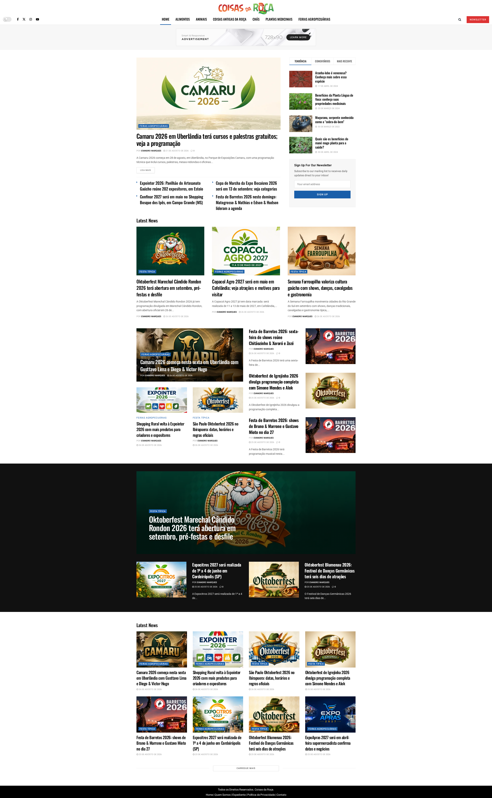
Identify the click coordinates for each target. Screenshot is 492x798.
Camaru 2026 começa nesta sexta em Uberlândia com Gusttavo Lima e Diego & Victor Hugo (189, 365)
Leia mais (145, 170)
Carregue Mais (246, 768)
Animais (201, 19)
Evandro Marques (151, 150)
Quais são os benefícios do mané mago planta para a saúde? (331, 143)
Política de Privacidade (261, 795)
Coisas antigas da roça (229, 19)
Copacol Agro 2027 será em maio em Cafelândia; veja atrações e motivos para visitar (245, 288)
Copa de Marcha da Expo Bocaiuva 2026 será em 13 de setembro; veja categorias (246, 186)
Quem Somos (223, 795)
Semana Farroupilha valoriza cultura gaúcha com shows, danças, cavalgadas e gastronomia (320, 288)
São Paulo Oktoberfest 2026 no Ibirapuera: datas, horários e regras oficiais (216, 429)
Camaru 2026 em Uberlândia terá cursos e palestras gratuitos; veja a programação (207, 139)
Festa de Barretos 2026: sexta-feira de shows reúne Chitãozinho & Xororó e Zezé (274, 337)
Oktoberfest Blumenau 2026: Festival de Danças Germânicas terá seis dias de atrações (329, 571)
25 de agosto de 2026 (262, 397)
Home (165, 19)
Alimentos (182, 19)
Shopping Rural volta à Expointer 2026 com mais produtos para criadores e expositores (160, 429)
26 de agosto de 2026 (177, 316)
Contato (281, 795)
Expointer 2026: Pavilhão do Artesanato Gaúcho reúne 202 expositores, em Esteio (171, 186)
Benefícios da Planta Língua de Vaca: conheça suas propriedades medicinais (334, 99)
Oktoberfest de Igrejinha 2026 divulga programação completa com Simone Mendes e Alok (274, 382)
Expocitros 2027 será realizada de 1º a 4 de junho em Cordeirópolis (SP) (216, 571)
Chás (256, 19)
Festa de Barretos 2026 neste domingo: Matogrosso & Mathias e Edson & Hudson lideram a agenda (247, 202)
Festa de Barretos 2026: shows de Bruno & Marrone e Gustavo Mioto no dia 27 (273, 426)
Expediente (239, 795)
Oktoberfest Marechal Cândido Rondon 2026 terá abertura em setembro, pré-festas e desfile (168, 288)
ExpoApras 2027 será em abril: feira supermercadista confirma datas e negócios (328, 743)
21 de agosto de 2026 (177, 150)
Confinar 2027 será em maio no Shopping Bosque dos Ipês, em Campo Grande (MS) (171, 199)
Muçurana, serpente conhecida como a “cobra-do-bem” (334, 119)
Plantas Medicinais (279, 19)
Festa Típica (147, 271)
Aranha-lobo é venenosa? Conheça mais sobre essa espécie (331, 77)
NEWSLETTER (478, 19)
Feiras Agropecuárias (314, 19)
